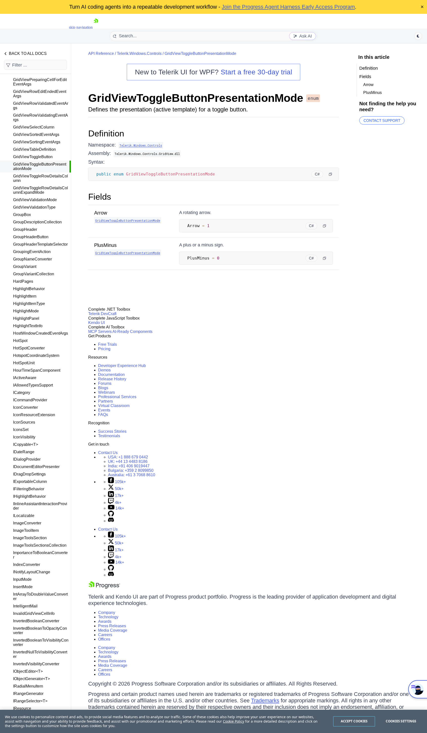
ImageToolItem (26, 530)
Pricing (104, 349)
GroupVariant (24, 266)
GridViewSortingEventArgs (36, 142)
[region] (213, 721)
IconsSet (20, 430)
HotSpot (20, 341)
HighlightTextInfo (28, 326)
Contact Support (381, 120)
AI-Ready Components (132, 331)
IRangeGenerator (28, 693)
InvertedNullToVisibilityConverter (40, 654)
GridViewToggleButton (33, 157)
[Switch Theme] (418, 36)
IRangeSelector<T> (30, 701)
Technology (108, 617)
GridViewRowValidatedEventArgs (40, 105)
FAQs (103, 414)
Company (106, 612)
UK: (128, 461)
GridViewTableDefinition (34, 149)
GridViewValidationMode (35, 200)
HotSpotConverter (29, 348)
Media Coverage (112, 630)
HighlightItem (24, 296)
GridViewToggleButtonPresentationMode (39, 166)
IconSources (24, 422)
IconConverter (25, 407)
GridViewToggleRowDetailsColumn (40, 178)
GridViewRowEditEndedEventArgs (39, 93)
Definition (106, 133)
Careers (105, 635)
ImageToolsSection (30, 538)
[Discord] (111, 521)
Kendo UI (96, 323)
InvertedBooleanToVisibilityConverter (40, 642)
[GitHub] (111, 515)
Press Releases (112, 626)
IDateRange (23, 452)
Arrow (100, 213)
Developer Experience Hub (122, 366)
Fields (99, 196)
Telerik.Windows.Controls (139, 53)
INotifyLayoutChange (31, 572)
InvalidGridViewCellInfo (34, 613)
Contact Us (108, 453)
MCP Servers (100, 331)
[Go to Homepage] (96, 27)
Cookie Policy (233, 721)
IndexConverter (26, 564)
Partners (105, 401)
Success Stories (112, 431)
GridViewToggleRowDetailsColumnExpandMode (40, 190)
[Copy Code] (330, 174)
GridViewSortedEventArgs (36, 134)
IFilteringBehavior (28, 489)
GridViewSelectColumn (33, 127)
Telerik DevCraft (102, 314)
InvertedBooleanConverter (36, 621)
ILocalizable (23, 516)
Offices (104, 639)
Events (104, 410)
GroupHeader (25, 229)
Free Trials (107, 344)
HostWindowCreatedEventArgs (40, 333)
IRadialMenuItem (28, 686)
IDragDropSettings (29, 474)
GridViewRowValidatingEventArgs (40, 117)
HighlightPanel (26, 318)
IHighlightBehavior (29, 496)
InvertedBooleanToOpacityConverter (40, 630)
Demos (104, 370)
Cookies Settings (401, 721)
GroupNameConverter (32, 259)
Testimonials (109, 436)
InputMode (22, 579)
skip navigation (81, 27)
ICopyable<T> (25, 444)
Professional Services (117, 397)
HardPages (23, 281)
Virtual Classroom (113, 406)
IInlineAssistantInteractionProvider (40, 506)
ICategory (21, 392)
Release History (112, 379)
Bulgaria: (130, 470)
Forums (104, 383)
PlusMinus (105, 245)
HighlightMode (26, 311)
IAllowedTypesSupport (33, 385)
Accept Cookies (354, 721)
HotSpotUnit (24, 363)
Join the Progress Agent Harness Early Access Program (288, 7)
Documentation (111, 374)
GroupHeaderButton (30, 237)
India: (128, 466)
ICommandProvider (30, 400)
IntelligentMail (25, 606)
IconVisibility (24, 437)
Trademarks (265, 700)
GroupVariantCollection (33, 274)
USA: (128, 457)
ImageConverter (27, 523)
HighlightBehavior (29, 289)
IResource (22, 708)
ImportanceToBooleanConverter (40, 555)
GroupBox (22, 215)
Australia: (131, 475)
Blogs (103, 388)
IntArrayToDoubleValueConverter (40, 596)
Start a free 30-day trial (256, 72)
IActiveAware (24, 378)
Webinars (106, 392)
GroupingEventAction (32, 252)
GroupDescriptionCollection (37, 222)
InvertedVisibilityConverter (36, 664)
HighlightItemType (29, 304)
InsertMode (23, 587)
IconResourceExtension (34, 415)
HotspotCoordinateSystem (36, 355)
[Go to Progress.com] (104, 587)
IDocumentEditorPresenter (36, 467)
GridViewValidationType (34, 207)
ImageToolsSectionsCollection (39, 545)
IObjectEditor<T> (28, 671)
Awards (104, 621)
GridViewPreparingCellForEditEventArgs (40, 82)
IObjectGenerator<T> (31, 679)
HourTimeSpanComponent (36, 370)
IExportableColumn (30, 481)
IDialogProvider (27, 459)
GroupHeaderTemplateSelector (40, 244)
